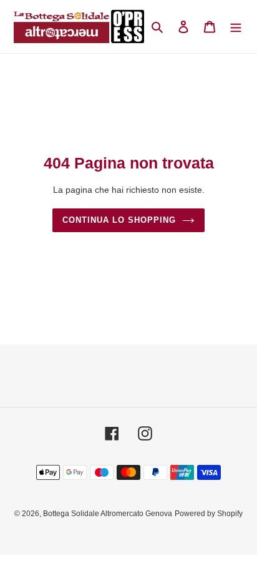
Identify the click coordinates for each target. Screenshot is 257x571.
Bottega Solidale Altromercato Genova (107, 513)
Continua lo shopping (119, 220)
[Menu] (236, 26)
